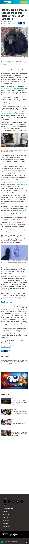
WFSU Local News (14, 430)
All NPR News (6, 346)
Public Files (5, 523)
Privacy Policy (6, 520)
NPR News (13, 398)
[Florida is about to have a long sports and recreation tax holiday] (6, 412)
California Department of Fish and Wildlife (13, 88)
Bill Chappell (9, 21)
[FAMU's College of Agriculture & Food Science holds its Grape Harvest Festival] (6, 433)
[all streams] (27, 542)
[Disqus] (14, 475)
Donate (24, 2)
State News (13, 409)
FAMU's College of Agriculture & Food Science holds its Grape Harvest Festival (19, 433)
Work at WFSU (6, 514)
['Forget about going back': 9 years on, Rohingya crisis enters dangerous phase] (6, 401)
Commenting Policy (7, 526)
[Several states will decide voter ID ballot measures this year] (6, 422)
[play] (2, 542)
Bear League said (8, 232)
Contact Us (5, 517)
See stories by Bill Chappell (8, 364)
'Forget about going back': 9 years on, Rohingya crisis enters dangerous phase (19, 402)
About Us (5, 511)
